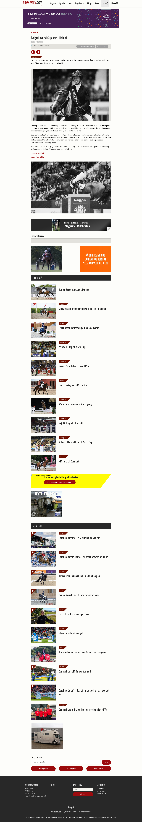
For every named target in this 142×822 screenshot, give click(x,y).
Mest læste (98, 768)
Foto (70, 3)
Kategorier (43, 768)
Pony (61, 648)
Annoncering (101, 793)
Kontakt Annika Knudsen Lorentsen (59, 482)
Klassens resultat (37, 153)
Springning (35, 57)
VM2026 (62, 533)
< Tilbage (34, 32)
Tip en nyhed (71, 768)
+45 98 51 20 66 (30, 793)
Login (104, 3)
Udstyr (89, 3)
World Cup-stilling (38, 157)
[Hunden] (56, 811)
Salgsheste (79, 3)
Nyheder (62, 3)
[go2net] (70, 811)
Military (62, 381)
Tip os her (100, 788)
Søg (106, 762)
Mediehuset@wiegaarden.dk (35, 796)
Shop (97, 3)
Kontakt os (100, 791)
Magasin (53, 3)
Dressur (62, 304)
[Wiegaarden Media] (85, 811)
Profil (61, 590)
